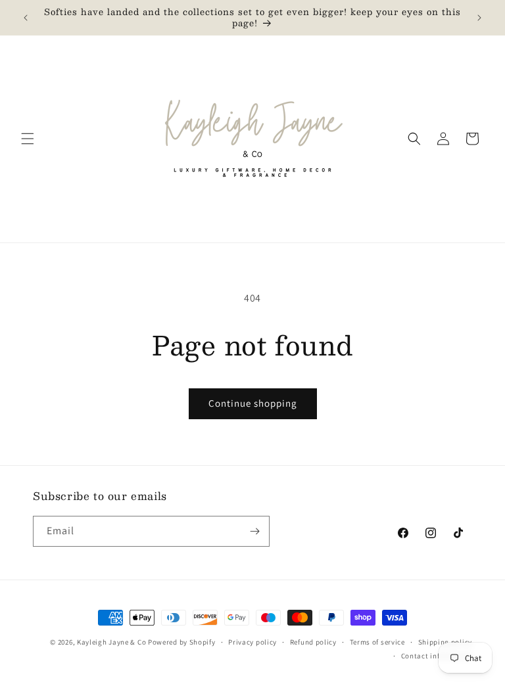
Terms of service (377, 642)
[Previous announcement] (25, 17)
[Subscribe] (254, 531)
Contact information (436, 655)
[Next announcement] (479, 17)
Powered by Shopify (182, 642)
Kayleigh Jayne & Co (111, 642)
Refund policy (313, 642)
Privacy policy (252, 642)
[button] (27, 138)
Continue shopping (252, 403)
